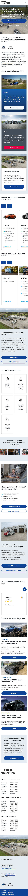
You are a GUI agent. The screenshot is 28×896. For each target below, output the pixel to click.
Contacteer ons (14, 758)
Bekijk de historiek (14, 361)
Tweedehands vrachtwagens (14, 570)
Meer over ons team (14, 511)
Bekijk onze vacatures (14, 506)
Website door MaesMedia (7, 894)
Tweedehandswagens (14, 566)
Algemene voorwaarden (7, 892)
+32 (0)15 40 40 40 (8, 873)
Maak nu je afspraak (7, 63)
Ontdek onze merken (14, 21)
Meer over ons (14, 357)
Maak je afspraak (14, 25)
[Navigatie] (25, 2)
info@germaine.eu (10, 875)
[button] (3, 206)
